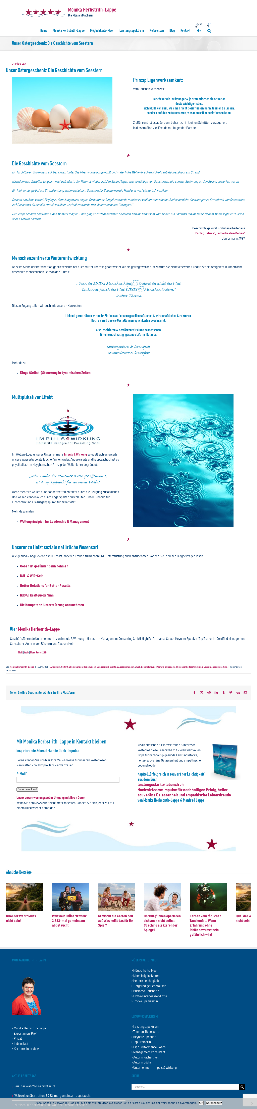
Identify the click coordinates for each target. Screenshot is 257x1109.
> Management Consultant (148, 1051)
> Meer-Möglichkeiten (145, 975)
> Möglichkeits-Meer (145, 970)
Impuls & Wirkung (76, 454)
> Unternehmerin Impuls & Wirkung (154, 1067)
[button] (209, 30)
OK (201, 1102)
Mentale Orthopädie (165, 667)
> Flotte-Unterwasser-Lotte (149, 995)
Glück (137, 667)
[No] (252, 1103)
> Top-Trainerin (141, 1041)
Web (26, 652)
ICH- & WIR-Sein (31, 576)
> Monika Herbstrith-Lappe (29, 1027)
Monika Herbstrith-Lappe (39, 629)
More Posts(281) (38, 652)
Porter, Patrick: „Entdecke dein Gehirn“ (220, 233)
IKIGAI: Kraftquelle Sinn (37, 595)
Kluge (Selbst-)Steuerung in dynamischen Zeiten (55, 373)
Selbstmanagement (213, 667)
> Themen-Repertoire (145, 1031)
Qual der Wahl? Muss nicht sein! (34, 1085)
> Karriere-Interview (25, 1048)
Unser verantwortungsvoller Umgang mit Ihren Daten (50, 798)
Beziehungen (90, 667)
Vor (24, 64)
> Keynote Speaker (144, 1036)
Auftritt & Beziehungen (72, 667)
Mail (20, 652)
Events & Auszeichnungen (122, 667)
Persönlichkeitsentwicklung (189, 667)
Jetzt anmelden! (27, 789)
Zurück (16, 64)
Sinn (225, 667)
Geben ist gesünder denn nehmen (44, 566)
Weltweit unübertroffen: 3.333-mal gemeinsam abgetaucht (74, 924)
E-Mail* (21, 774)
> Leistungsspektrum (145, 1026)
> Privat (17, 1038)
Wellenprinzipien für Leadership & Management (54, 522)
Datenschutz (214, 1102)
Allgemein (55, 667)
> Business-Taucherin (145, 990)
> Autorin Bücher (142, 1061)
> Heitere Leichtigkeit (145, 980)
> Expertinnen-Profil (25, 1033)
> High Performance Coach (148, 1046)
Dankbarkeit (103, 667)
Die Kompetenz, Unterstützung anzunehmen (52, 605)
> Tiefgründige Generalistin (149, 985)
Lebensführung (148, 667)
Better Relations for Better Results (45, 586)
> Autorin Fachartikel (145, 1056)
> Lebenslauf (20, 1043)
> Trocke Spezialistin (145, 1000)
